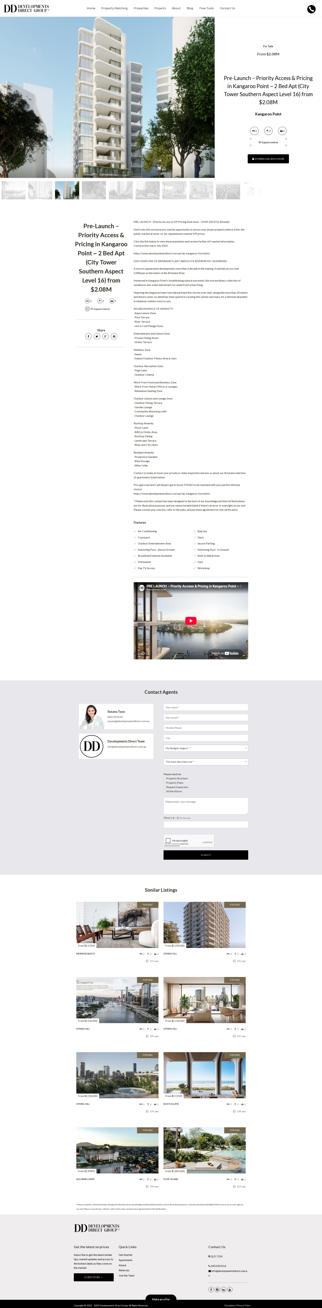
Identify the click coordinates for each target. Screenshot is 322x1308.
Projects (160, 8)
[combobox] (206, 748)
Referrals (124, 1270)
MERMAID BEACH (85, 953)
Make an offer (161, 1299)
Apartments (125, 1260)
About (176, 8)
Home (91, 8)
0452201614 (115, 716)
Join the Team (127, 1275)
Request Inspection (177, 787)
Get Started (125, 1254)
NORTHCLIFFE (171, 1104)
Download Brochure (269, 158)
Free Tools (206, 8)
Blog (190, 8)
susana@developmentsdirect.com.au (128, 721)
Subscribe (92, 1277)
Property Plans (174, 782)
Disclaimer (230, 1305)
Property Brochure (177, 778)
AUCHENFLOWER (85, 1179)
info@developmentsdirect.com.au (127, 746)
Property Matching (114, 8)
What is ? (177, 817)
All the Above (174, 791)
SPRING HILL (170, 953)
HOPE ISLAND (171, 1179)
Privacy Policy (244, 1305)
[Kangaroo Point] (107, 97)
